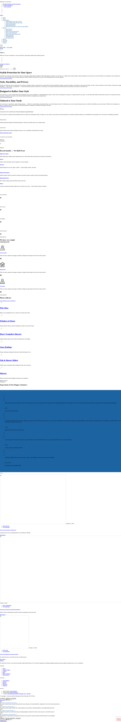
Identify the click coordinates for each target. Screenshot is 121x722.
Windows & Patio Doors (5, 172)
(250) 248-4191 (7, 6)
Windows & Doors (7, 321)
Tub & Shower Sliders (9, 360)
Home (4, 17)
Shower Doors (9, 29)
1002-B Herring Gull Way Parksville (12, 4)
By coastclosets (6, 527)
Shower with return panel (11, 32)
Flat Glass (5, 40)
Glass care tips (6, 526)
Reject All (8, 698)
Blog (4, 672)
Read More (2, 535)
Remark (12, 706)
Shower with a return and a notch (13, 34)
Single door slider (9, 35)
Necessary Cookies (5, 702)
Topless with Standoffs (11, 24)
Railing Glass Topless (4, 153)
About (4, 19)
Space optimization (7, 605)
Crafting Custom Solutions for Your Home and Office (9, 654)
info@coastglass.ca (8, 5)
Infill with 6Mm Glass (10, 25)
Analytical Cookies (5, 710)
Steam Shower (9, 30)
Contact (4, 42)
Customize (3, 698)
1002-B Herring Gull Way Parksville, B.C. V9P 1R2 (19, 693)
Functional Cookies (5, 706)
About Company (6, 670)
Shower (4, 27)
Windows (5, 41)
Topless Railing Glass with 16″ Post (13, 21)
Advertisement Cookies (6, 714)
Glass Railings (6, 20)
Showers (1, 159)
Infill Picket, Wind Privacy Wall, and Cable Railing (17, 26)
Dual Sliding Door (10, 36)
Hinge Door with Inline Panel (12, 31)
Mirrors (4, 39)
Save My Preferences (10, 718)
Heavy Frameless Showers (10, 334)
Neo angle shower (10, 37)
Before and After (6, 673)
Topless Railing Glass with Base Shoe (14, 22)
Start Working (2, 286)
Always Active (13, 702)
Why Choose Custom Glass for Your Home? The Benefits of (10, 609)
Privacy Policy (6, 675)
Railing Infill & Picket (4, 178)
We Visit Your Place (3, 252)
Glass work (5, 650)
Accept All (14, 698)
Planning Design (2, 269)
